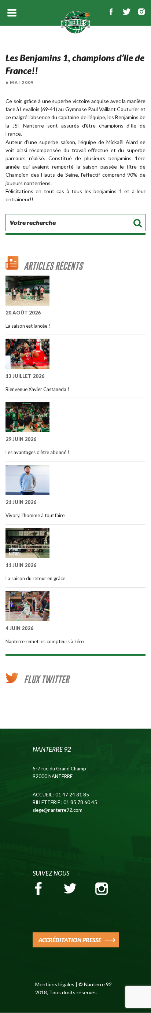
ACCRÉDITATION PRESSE (69, 939)
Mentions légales (54, 984)
